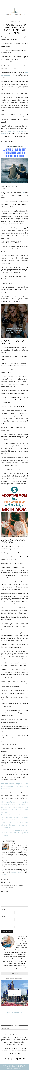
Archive (20, 1066)
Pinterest (4, 874)
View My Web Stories (14, 1012)
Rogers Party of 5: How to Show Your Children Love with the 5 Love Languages (14, 832)
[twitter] (5, 1059)
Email (3, 916)
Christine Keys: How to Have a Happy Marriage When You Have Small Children (14, 809)
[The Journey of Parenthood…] (14, 12)
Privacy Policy (11, 1066)
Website (4, 924)
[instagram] (8, 1059)
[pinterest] (17, 1059)
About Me (4, 870)
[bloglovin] (14, 1059)
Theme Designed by (14, 1068)
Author (3, 841)
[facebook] (11, 1059)
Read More (14, 973)
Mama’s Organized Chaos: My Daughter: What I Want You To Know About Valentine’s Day (14, 817)
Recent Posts (10, 841)
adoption (6, 879)
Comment (5, 891)
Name (3, 909)
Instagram (14, 872)
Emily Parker (14, 844)
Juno (23, 193)
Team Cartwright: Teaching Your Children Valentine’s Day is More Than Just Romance (14, 825)
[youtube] (20, 1059)
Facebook (20, 872)
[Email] (23, 1059)
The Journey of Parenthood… (17, 1065)
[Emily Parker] (5, 849)
